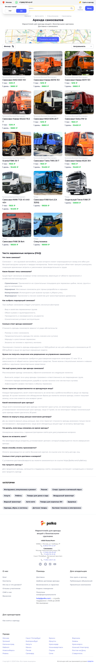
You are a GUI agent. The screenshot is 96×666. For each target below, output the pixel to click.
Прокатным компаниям (80, 585)
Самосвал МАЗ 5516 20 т (46, 119)
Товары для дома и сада (37, 496)
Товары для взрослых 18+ (51, 502)
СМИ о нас (7, 592)
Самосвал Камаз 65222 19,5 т (16, 120)
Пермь (52, 650)
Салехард (30, 653)
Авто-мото (39, 16)
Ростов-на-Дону (79, 650)
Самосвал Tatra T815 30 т (46, 161)
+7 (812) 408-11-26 (49, 560)
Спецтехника (52, 16)
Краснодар (53, 644)
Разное (44, 489)
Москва (6, 638)
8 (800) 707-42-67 (49, 546)
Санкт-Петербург (33, 638)
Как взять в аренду (11, 621)
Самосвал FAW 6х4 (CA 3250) (45, 201)
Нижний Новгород (80, 647)
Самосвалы (66, 16)
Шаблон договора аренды (47, 581)
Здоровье (72, 502)
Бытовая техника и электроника (66, 508)
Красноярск (77, 644)
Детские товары (40, 508)
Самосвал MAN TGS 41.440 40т (16, 201)
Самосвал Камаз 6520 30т (78, 161)
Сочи (51, 653)
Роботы (18, 496)
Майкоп (6, 647)
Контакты (7, 581)
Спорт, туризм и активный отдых (67, 489)
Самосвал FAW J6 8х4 (13, 241)
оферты (90, 661)
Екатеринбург (32, 641)
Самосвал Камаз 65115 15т (47, 80)
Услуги (7, 496)
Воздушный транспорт (63, 496)
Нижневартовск (56, 647)
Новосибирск (9, 650)
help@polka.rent (43, 598)
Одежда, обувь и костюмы (16, 508)
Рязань (5, 653)
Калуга (29, 644)
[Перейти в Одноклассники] (45, 564)
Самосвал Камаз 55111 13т (77, 80)
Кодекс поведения (44, 588)
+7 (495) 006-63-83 (49, 552)
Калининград (8, 644)
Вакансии (7, 596)
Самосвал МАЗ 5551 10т (14, 80)
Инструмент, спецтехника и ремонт (20, 489)
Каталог (28, 16)
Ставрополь (77, 653)
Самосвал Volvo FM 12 (76, 119)
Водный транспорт (12, 502)
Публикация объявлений (81, 581)
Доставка (40, 577)
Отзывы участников (11, 588)
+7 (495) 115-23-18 (49, 554)
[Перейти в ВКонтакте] (40, 564)
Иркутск (52, 641)
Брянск (52, 638)
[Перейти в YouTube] (54, 564)
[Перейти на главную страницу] (48, 523)
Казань (75, 641)
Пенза (28, 650)
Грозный (6, 641)
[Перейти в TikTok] (50, 564)
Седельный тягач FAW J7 (77, 200)
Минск (28, 647)
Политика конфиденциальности (46, 593)
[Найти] (71, 8)
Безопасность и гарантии (47, 585)
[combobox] (82, 46)
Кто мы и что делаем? (12, 585)
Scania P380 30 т (10, 161)
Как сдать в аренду (78, 577)
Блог (5, 577)
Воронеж (76, 638)
